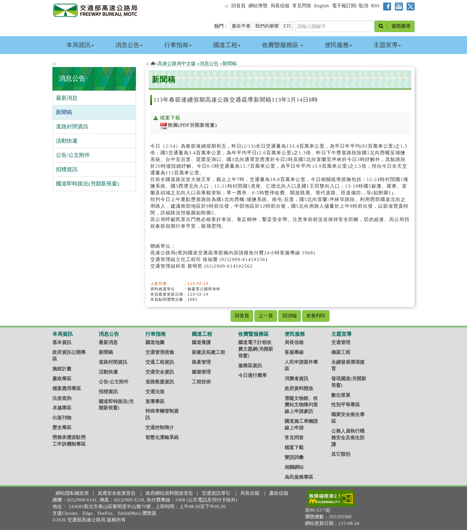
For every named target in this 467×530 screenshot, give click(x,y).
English (321, 5)
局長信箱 (279, 5)
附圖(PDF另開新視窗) (192, 125)
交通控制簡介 (160, 427)
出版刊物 (61, 417)
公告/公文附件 (73, 155)
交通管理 (340, 342)
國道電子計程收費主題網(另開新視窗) (255, 349)
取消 (363, 5)
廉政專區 (61, 378)
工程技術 (201, 381)
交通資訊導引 (216, 493)
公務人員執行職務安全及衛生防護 (348, 437)
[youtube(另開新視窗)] (397, 6)
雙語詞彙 (294, 457)
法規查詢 (61, 398)
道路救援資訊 (160, 381)
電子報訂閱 (344, 5)
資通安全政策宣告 (117, 493)
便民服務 (337, 45)
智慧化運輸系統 (162, 437)
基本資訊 (61, 342)
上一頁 (266, 315)
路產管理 (201, 362)
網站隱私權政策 (72, 493)
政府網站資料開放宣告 (169, 493)
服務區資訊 (250, 365)
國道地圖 (155, 342)
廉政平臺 (241, 26)
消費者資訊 (296, 378)
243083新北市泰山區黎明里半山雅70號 (110, 506)
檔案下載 (294, 447)
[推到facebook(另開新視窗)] (386, 6)
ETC (287, 26)
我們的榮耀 (267, 26)
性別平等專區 (345, 404)
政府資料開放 (299, 388)
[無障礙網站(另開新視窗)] (330, 498)
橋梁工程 (340, 352)
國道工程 (225, 45)
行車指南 (176, 45)
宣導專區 (155, 401)
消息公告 (127, 45)
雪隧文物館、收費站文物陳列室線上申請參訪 (301, 405)
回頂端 (289, 315)
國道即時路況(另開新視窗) (87, 184)
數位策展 (340, 395)
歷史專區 (61, 427)
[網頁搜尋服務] (381, 26)
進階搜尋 (400, 26)
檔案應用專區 (66, 388)
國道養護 (201, 342)
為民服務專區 (299, 477)
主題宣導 (386, 45)
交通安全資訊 (160, 371)
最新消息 (67, 98)
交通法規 (155, 391)
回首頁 (238, 5)
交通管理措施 (160, 352)
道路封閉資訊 (72, 127)
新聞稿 (64, 112)
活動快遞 (67, 141)
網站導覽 (257, 5)
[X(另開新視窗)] (409, 6)
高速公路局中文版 (177, 63)
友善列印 (315, 315)
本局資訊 (78, 45)
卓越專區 (61, 407)
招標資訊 (67, 169)
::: (226, 5)
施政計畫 (61, 368)
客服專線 (294, 352)
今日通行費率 (252, 375)
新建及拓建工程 (208, 352)
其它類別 (340, 454)
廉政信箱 (278, 493)
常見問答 (301, 5)
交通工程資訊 (160, 362)
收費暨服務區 (281, 45)
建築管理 (201, 371)
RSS (375, 5)
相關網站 (294, 467)
